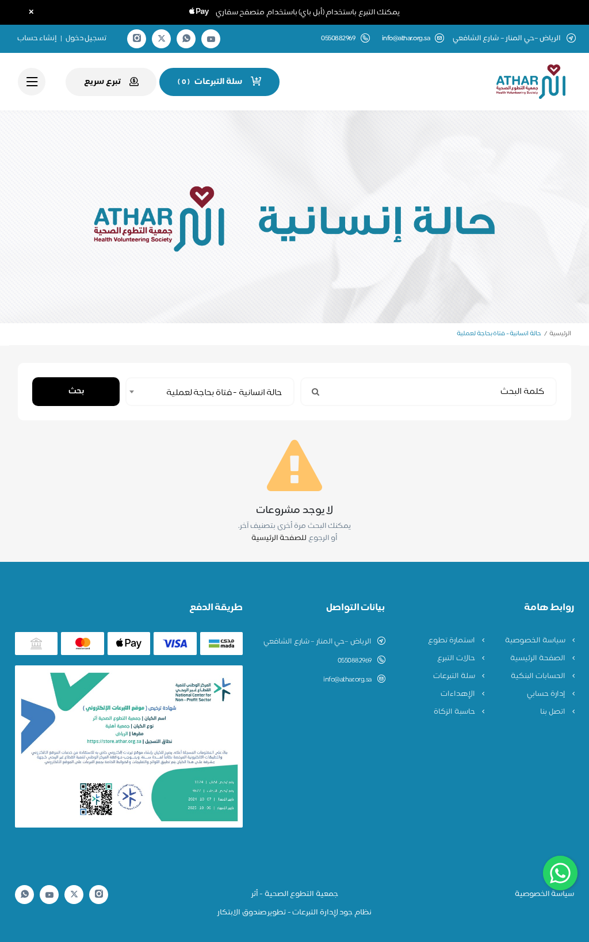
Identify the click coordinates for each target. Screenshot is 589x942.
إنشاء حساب (37, 38)
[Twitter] (162, 38)
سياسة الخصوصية (536, 640)
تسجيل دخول (86, 38)
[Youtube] (211, 39)
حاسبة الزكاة (455, 712)
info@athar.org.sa (406, 39)
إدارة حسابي (547, 694)
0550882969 (355, 660)
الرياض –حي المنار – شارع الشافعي (317, 641)
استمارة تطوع (452, 640)
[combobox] (209, 391)
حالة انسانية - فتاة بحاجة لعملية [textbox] (224, 393)
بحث (76, 391)
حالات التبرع (456, 658)
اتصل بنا (553, 712)
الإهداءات (459, 694)
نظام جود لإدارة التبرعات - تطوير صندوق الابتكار (294, 912)
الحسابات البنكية (539, 676)
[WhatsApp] (186, 38)
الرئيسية (560, 333)
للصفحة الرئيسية (279, 538)
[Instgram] (137, 38)
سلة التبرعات (454, 676)
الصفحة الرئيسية (538, 658)
